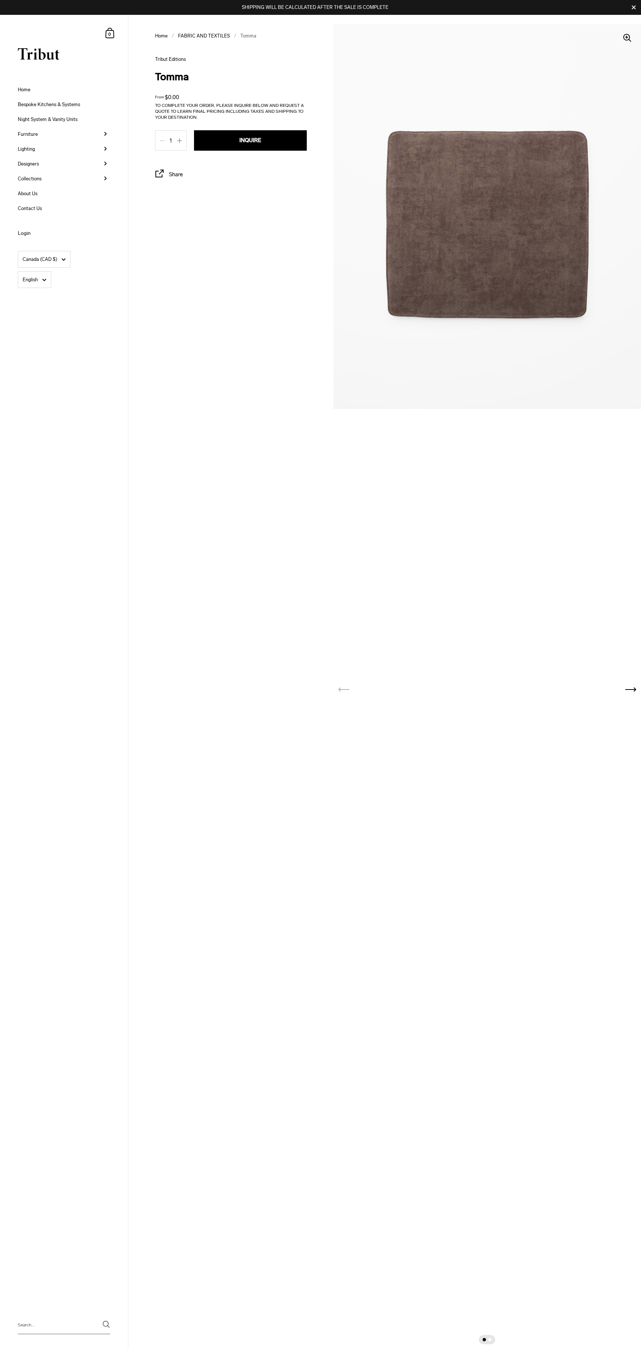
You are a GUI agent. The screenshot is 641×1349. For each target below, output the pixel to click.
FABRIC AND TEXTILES (204, 36)
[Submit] (106, 1324)
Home (161, 36)
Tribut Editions (170, 59)
